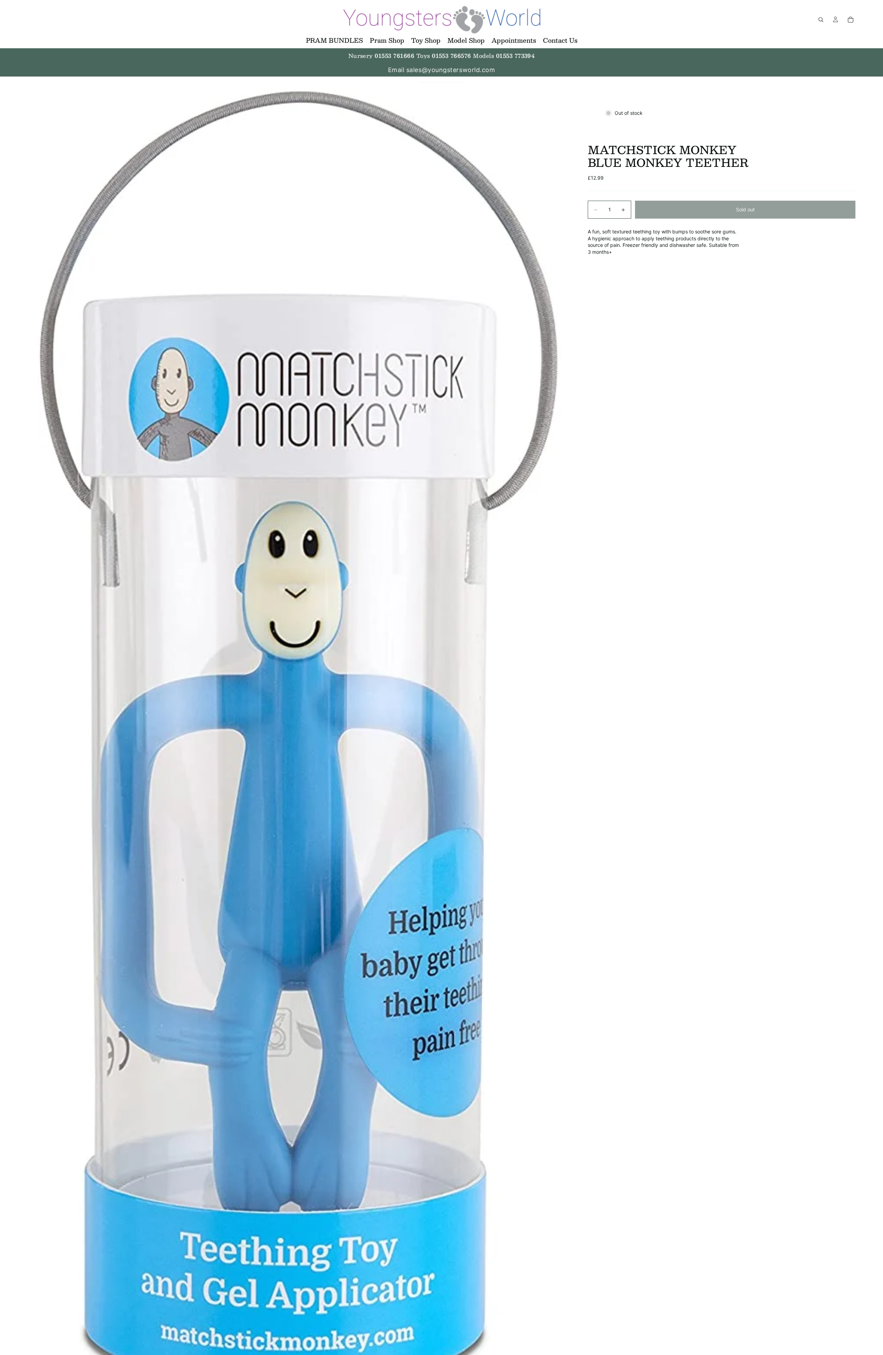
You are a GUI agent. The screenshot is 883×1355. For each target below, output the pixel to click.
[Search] (821, 19)
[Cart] (850, 19)
